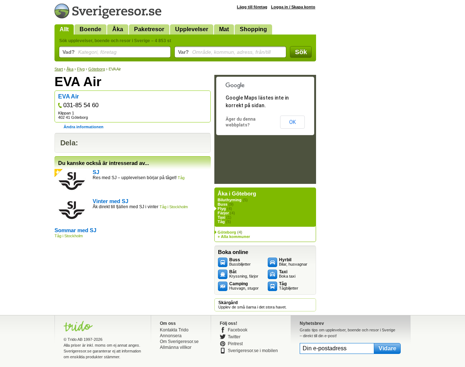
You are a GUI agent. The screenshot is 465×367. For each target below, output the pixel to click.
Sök (301, 52)
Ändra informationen (84, 127)
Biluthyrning (230, 200)
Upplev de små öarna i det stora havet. (252, 305)
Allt (64, 29)
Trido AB (75, 339)
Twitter (234, 336)
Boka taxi (287, 274)
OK (292, 122)
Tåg (221, 221)
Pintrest (235, 343)
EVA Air (68, 96)
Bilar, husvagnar (293, 262)
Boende (90, 29)
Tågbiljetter (288, 286)
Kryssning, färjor (243, 274)
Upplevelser (191, 29)
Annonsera (171, 335)
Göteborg (96, 69)
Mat (224, 29)
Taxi (221, 217)
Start (58, 69)
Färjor (223, 213)
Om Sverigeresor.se (179, 341)
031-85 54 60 (80, 105)
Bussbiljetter (240, 262)
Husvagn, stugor (244, 286)
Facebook (237, 329)
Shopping (253, 29)
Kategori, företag (89, 52)
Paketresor (149, 29)
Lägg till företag (252, 7)
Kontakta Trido (174, 329)
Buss (222, 204)
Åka (117, 29)
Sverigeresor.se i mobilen (253, 350)
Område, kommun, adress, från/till (224, 52)
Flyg (81, 69)
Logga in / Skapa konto (293, 7)
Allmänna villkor (175, 347)
